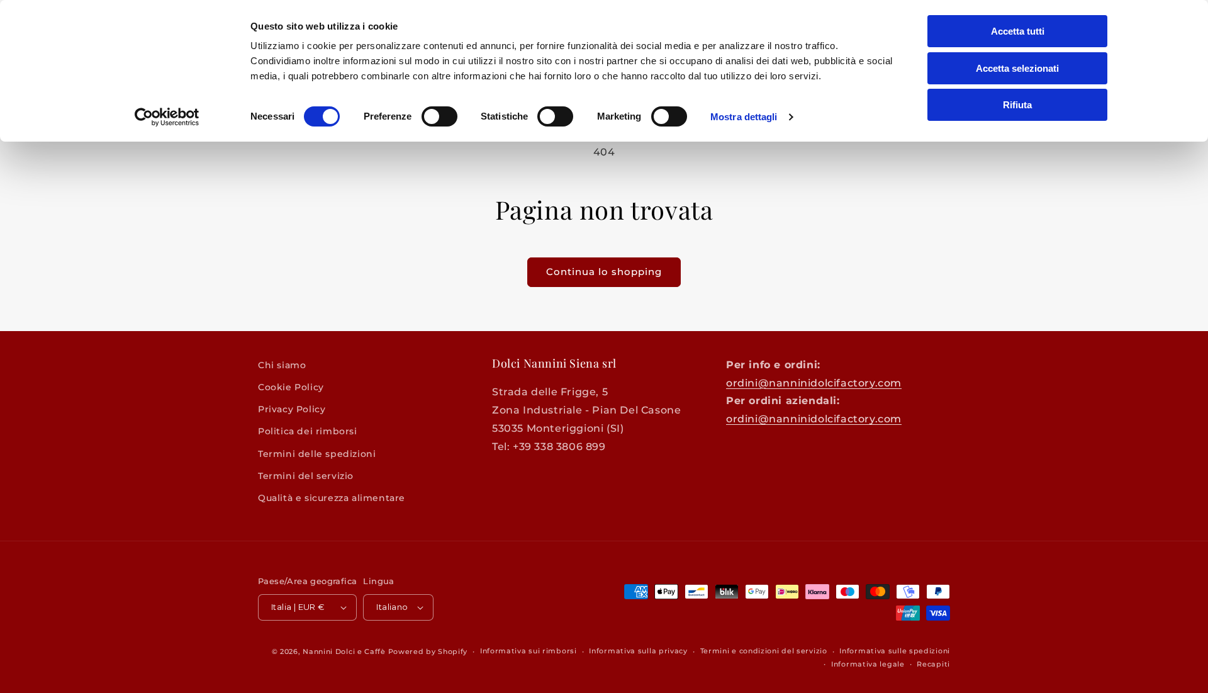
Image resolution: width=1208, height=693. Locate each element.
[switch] (439, 116)
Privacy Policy (291, 409)
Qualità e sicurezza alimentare (331, 498)
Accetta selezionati (1017, 68)
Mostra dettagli (744, 116)
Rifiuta (1017, 104)
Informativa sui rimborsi (528, 650)
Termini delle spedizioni (317, 453)
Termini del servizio (306, 476)
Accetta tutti (1017, 31)
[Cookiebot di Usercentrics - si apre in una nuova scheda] (167, 117)
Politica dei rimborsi (307, 431)
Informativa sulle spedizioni (894, 650)
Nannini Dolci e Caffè (344, 651)
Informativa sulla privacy (638, 650)
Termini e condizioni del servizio (763, 650)
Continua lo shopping (604, 272)
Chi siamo (282, 365)
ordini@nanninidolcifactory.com (814, 383)
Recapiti (933, 664)
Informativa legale (868, 664)
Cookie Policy (291, 387)
